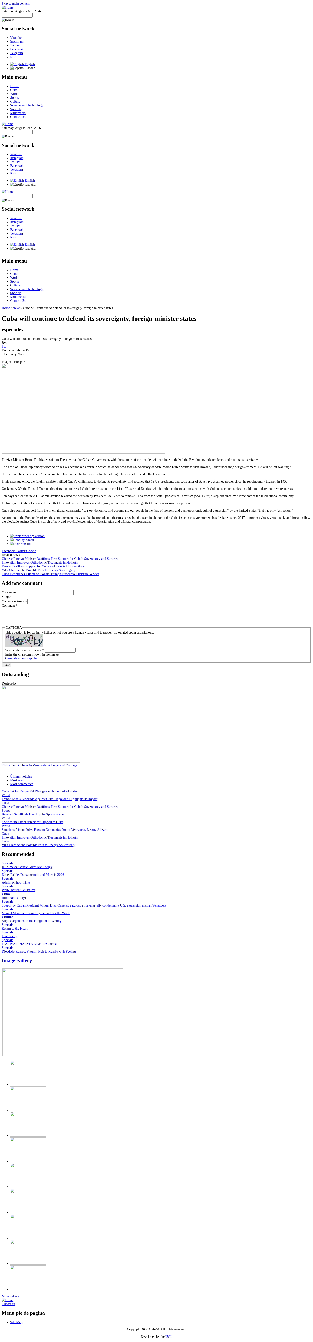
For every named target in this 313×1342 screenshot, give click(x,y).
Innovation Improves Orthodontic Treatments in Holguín (40, 562)
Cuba (13, 90)
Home (14, 86)
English (29, 64)
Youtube (16, 37)
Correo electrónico (14, 601)
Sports (14, 97)
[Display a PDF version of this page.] (20, 544)
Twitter (15, 45)
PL (4, 346)
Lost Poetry (9, 936)
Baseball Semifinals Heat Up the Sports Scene (33, 814)
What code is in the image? (24, 650)
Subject (7, 597)
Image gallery (17, 960)
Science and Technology (26, 105)
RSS (13, 57)
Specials (15, 109)
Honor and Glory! (14, 898)
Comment (9, 605)
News (16, 308)
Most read (17, 780)
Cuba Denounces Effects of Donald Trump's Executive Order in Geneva (50, 574)
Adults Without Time (16, 882)
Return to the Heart (14, 928)
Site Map (16, 1322)
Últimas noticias (21, 776)
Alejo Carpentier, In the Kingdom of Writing (31, 921)
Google (31, 551)
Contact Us (17, 117)
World (14, 94)
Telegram (16, 53)
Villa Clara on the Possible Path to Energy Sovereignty (38, 570)
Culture (15, 101)
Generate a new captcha (21, 658)
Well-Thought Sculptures (18, 890)
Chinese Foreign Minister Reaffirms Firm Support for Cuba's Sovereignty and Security (60, 558)
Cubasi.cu (8, 1304)
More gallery (10, 1296)
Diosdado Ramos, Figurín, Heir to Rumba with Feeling (39, 951)
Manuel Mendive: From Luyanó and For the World (36, 913)
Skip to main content (15, 3)
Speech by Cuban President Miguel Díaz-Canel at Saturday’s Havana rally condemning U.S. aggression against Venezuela (84, 905)
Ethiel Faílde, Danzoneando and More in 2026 (33, 874)
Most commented (21, 784)
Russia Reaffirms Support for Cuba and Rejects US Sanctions (43, 566)
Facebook (16, 49)
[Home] (7, 7)
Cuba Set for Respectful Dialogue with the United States (40, 791)
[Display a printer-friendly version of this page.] (27, 536)
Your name (9, 592)
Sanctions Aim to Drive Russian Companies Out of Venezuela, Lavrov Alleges (54, 829)
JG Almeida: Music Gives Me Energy (27, 867)
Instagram (16, 41)
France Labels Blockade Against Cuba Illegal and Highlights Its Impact (49, 799)
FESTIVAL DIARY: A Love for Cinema (29, 944)
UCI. (168, 1336)
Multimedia (18, 113)
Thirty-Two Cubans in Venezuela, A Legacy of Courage (39, 765)
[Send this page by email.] (22, 540)
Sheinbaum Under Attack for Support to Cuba (32, 822)
